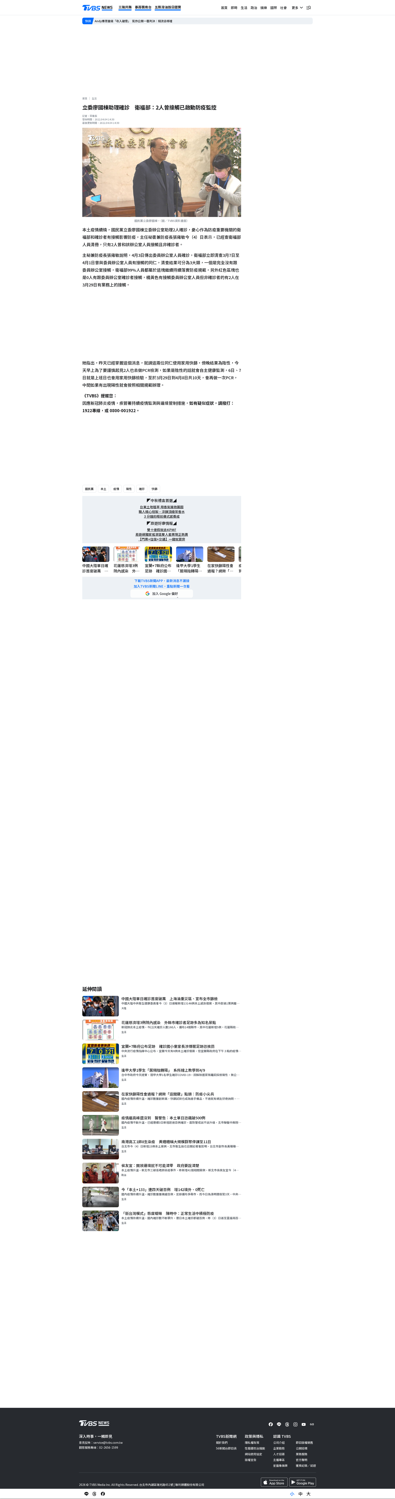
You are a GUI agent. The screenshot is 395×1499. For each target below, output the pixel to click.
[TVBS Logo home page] (97, 8)
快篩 (154, 489)
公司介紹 (279, 1442)
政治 (254, 7)
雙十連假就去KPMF (161, 529)
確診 (142, 489)
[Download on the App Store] (274, 1482)
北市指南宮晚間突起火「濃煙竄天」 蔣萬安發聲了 (127, 21)
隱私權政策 (252, 1442)
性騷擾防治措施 (255, 1448)
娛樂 (263, 7)
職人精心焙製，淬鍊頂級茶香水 (162, 511)
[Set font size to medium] (300, 1494)
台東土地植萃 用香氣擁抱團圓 (162, 507)
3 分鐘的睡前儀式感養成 (162, 516)
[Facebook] (271, 1424)
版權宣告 (250, 1460)
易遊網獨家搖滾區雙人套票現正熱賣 (161, 534)
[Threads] (287, 1424)
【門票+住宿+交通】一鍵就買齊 (161, 539)
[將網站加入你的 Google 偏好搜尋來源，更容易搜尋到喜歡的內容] (161, 593)
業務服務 (301, 1454)
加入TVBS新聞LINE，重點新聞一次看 (162, 586)
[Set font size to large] (308, 1494)
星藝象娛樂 (280, 1465)
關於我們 (222, 1442)
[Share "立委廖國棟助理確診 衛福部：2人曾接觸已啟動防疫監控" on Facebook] (103, 1494)
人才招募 (279, 1454)
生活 (244, 7)
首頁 (224, 7)
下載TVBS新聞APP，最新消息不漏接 (161, 580)
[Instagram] (295, 1424)
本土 (103, 489)
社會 (283, 7)
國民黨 (89, 489)
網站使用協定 (253, 1454)
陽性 (129, 489)
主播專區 (279, 1460)
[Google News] (312, 1424)
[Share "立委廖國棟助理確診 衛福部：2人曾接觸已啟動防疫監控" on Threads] (95, 1494)
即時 (234, 7)
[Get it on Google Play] (302, 1482)
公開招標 (301, 1448)
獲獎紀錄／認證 (306, 1465)
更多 (296, 7)
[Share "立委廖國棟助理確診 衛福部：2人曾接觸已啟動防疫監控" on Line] (86, 1494)
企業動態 (279, 1448)
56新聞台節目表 (226, 1448)
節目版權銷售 (304, 1442)
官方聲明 (301, 1460)
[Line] (279, 1424)
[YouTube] (304, 1424)
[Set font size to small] (292, 1494)
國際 (273, 7)
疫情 (116, 489)
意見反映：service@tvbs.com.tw (101, 1442)
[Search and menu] (308, 7)
